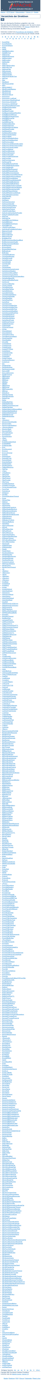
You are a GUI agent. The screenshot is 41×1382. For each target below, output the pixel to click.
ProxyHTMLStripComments (10, 934)
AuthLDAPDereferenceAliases (11, 176)
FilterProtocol (6, 478)
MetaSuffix (5, 842)
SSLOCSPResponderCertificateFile (13, 1205)
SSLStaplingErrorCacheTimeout (12, 1271)
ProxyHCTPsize (7, 914)
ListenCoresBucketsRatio (10, 672)
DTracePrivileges (7, 433)
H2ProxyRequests (7, 525)
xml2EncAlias (6, 1363)
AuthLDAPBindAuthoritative (10, 165)
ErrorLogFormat (7, 453)
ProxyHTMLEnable (8, 922)
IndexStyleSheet (7, 600)
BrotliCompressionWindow (10, 243)
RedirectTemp (6, 994)
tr (34, 1370)
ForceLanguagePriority (9, 487)
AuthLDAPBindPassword (10, 169)
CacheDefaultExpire (8, 254)
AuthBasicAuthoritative (9, 107)
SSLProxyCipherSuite (9, 1236)
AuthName (5, 200)
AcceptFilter (6, 42)
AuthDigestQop (7, 131)
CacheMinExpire (7, 291)
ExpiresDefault (6, 460)
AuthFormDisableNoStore (10, 138)
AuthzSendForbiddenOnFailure (12, 229)
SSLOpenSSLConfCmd (9, 1214)
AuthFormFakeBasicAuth (10, 140)
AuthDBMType (6, 120)
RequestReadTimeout (9, 1034)
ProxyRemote (6, 960)
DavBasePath (6, 365)
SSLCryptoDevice (7, 1187)
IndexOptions (6, 596)
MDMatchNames (7, 785)
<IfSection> (5, 578)
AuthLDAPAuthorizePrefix (10, 163)
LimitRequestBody (8, 660)
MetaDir (4, 838)
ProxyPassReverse (8, 951)
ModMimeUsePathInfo (9, 852)
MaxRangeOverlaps (8, 736)
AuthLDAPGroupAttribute (10, 178)
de (15, 1370)
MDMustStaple (6, 792)
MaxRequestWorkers (8, 742)
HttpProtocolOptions (8, 563)
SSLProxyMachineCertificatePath (12, 1243)
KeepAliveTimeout (7, 616)
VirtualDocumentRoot (9, 1351)
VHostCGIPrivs (6, 1341)
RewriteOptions (7, 1051)
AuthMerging (6, 198)
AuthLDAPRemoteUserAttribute (12, 187)
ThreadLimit (6, 1310)
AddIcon (4, 64)
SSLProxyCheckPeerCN (9, 1231)
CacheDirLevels (7, 260)
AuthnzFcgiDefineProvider (10, 214)
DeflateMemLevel (7, 414)
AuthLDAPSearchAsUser (10, 191)
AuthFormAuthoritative (9, 134)
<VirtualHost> (6, 1354)
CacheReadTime (7, 300)
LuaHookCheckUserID (9, 698)
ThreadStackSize (7, 1314)
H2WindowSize (7, 547)
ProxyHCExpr (6, 911)
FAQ (17, 1378)
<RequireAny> (6, 1040)
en (18, 1370)
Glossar (27, 27)
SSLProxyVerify (7, 1247)
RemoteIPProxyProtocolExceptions (13, 1014)
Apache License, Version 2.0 (20, 1374)
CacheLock (5, 282)
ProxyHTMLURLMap (8, 936)
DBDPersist (5, 387)
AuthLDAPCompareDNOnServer (12, 174)
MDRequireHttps (7, 812)
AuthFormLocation (8, 142)
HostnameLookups (8, 562)
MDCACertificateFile (8, 752)
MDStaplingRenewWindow (10, 825)
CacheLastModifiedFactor (10, 280)
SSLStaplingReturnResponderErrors (13, 1281)
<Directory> (5, 420)
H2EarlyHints (6, 505)
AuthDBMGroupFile (8, 118)
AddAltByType (6, 53)
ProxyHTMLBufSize (8, 916)
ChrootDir (5, 342)
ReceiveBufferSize (8, 985)
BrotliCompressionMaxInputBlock (12, 240)
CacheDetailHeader (8, 256)
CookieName (6, 351)
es (22, 1370)
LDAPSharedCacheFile (9, 642)
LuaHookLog (6, 703)
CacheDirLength (7, 258)
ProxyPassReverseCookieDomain (12, 952)
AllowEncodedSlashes (9, 89)
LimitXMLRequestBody (9, 667)
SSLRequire (6, 1254)
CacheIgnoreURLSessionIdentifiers (13, 276)
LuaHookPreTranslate (9, 707)
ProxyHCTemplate (7, 912)
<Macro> (5, 729)
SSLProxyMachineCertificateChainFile (14, 1240)
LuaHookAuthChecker (9, 696)
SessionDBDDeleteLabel (10, 1118)
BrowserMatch (6, 247)
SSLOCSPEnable (7, 1198)
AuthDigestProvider (8, 129)
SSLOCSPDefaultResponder (11, 1196)
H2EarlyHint (6, 503)
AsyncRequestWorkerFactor (11, 105)
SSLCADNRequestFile (9, 1169)
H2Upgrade (5, 543)
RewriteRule (6, 1052)
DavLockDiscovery (8, 373)
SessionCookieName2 (9, 1101)
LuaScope (5, 727)
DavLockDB (5, 371)
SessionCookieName (8, 1100)
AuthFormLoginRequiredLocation (12, 144)
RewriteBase (6, 1043)
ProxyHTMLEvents (8, 923)
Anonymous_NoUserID (9, 102)
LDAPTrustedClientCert (9, 647)
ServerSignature (7, 1094)
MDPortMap (6, 800)
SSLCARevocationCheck (10, 1172)
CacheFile (5, 265)
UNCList (4, 1323)
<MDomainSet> (7, 798)
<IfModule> (5, 576)
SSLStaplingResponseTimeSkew (12, 1280)
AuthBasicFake (7, 109)
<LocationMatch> (7, 682)
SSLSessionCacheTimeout (10, 1260)
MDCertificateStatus (8, 769)
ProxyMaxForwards (8, 942)
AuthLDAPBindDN (7, 167)
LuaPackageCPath (8, 720)
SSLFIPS (5, 1191)
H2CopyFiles (6, 500)
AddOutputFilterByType (9, 76)
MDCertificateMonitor (8, 765)
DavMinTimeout (7, 374)
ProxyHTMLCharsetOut (9, 918)
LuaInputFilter (6, 714)
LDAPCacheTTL (7, 623)
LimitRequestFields (8, 662)
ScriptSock (5, 1076)
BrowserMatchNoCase (9, 249)
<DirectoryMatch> (7, 427)
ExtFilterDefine (6, 463)
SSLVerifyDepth (7, 1292)
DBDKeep (5, 380)
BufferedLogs (6, 251)
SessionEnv (5, 1127)
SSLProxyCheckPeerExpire (10, 1232)
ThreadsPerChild (7, 1312)
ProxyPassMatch (7, 949)
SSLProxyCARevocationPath (11, 1229)
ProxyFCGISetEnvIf (8, 903)
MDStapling (5, 822)
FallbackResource (7, 467)
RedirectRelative (7, 992)
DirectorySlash (6, 429)
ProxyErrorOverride (8, 894)
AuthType (5, 216)
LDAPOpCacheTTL (8, 633)
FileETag (5, 469)
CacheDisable (6, 262)
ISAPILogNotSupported (9, 611)
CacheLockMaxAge (8, 284)
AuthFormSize (6, 158)
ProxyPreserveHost (8, 956)
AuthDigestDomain (8, 125)
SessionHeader (7, 1132)
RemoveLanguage (8, 1027)
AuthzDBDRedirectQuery (10, 223)
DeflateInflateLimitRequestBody (12, 409)
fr (25, 1370)
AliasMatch (5, 82)
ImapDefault (6, 583)
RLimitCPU (5, 1054)
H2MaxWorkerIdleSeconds (10, 514)
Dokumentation (20, 12)
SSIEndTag (5, 1151)
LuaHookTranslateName (9, 709)
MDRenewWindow (8, 811)
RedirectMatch (6, 989)
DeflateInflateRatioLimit (9, 413)
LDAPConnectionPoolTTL (10, 625)
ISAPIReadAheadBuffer (9, 612)
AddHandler (6, 62)
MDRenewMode (7, 807)
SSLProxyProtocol (7, 1245)
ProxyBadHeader (7, 889)
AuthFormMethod (7, 149)
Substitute (5, 1301)
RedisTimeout (6, 998)
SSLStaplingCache (8, 1269)
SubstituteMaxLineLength (10, 1305)
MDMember (6, 787)
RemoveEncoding (7, 1021)
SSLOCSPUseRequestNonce (11, 1212)
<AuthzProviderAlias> (9, 227)
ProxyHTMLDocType (8, 920)
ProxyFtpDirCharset (8, 905)
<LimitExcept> (6, 656)
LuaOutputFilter (7, 718)
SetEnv (4, 1138)
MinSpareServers (7, 845)
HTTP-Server (10, 12)
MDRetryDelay (6, 814)
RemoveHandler (7, 1023)
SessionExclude (7, 1129)
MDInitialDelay (6, 783)
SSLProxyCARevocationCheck (11, 1225)
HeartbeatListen (7, 554)
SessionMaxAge (7, 1136)
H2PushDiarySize (7, 529)
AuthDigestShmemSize (9, 133)
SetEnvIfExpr (6, 1141)
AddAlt (4, 49)
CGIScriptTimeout (7, 327)
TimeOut (4, 1316)
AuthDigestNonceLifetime (10, 127)
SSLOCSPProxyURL (8, 1203)
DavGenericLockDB (8, 369)
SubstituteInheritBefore (9, 1303)
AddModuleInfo (7, 73)
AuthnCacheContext (8, 202)
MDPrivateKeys (7, 802)
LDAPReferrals (6, 636)
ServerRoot (5, 1092)
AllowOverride (6, 93)
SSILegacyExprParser (9, 1158)
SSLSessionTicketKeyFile (10, 1261)
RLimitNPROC (6, 1058)
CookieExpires (6, 347)
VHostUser (5, 1349)
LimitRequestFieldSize (9, 663)
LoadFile (5, 676)
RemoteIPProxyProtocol (9, 1012)
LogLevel (5, 687)
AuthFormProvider (8, 154)
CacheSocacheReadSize (10, 311)
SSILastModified (7, 1156)
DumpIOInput (6, 434)
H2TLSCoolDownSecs (9, 540)
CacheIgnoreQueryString (10, 274)
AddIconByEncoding (8, 65)
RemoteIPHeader (7, 1005)
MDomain (5, 796)
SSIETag (4, 1154)
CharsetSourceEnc (8, 334)
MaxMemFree (6, 734)
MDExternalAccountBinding (10, 780)
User (3, 1336)
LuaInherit (5, 713)
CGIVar (4, 329)
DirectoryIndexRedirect (9, 425)
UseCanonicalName (8, 1332)
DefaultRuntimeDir (8, 396)
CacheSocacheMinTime (9, 309)
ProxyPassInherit (7, 945)
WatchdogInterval (7, 1360)
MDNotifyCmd (6, 794)
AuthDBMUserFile (7, 122)
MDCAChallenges (7, 754)
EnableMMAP (6, 443)
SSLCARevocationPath (9, 1176)
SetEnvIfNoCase (7, 1143)
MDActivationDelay (8, 749)
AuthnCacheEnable (8, 204)
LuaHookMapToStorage (9, 705)
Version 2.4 (29, 12)
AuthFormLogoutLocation (10, 147)
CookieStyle (6, 356)
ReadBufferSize (7, 982)
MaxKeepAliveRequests (9, 732)
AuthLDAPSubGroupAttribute (11, 193)
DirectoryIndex (6, 423)
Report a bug (36, 1378)
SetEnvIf (4, 1140)
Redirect (4, 987)
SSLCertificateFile (7, 1180)
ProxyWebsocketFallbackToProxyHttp (14, 978)
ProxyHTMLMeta (7, 932)
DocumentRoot (7, 431)
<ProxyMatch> (6, 940)
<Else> (4, 438)
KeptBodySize (6, 618)
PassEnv (5, 871)
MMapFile (5, 849)
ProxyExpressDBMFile (9, 896)
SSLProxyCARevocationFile (11, 1227)
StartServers (6, 1296)
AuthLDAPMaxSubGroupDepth (11, 185)
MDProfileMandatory (8, 805)
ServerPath (5, 1091)
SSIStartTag (6, 1160)
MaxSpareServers (7, 743)
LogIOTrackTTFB (7, 685)
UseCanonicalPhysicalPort (10, 1334)
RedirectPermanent (8, 991)
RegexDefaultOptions (9, 1002)
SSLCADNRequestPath (9, 1171)
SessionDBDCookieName (10, 1112)
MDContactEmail (7, 776)
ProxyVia (5, 976)
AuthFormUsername (8, 160)
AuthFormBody (7, 136)
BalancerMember (7, 234)
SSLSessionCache (8, 1258)
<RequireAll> (6, 1038)
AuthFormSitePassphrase (10, 156)
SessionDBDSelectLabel (9, 1123)
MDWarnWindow (7, 831)
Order (4, 867)
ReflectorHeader (7, 1000)
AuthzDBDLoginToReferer (10, 220)
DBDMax (5, 382)
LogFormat (5, 683)
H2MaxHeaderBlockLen (9, 509)
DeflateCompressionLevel (10, 405)
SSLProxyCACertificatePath (10, 1223)
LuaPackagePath (7, 722)
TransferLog (6, 1320)
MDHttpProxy (6, 782)
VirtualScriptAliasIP (8, 1358)
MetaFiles (5, 840)
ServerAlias (5, 1085)
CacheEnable (6, 263)
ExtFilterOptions (7, 465)
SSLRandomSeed (7, 1251)
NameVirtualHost (7, 858)
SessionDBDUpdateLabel (10, 1125)
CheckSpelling (6, 340)
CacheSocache (7, 303)
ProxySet (5, 969)
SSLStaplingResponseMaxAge (11, 1278)
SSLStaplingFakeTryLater (10, 1272)
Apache (3, 12)
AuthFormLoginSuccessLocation (12, 145)
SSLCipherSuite (7, 1183)
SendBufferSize (7, 1082)
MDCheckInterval (7, 774)
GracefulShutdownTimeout (10, 496)
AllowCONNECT (7, 87)
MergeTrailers (6, 836)
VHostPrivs (5, 1345)
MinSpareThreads (7, 847)
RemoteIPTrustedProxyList (10, 1018)
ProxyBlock (5, 891)
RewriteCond (6, 1045)
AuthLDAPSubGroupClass (10, 194)
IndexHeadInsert (7, 591)
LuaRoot (4, 725)
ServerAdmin (6, 1083)
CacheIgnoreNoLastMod (10, 273)
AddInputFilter (6, 69)
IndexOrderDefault (8, 598)
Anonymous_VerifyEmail (9, 104)
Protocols (5, 880)
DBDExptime (6, 376)
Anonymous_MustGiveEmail (11, 100)
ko (31, 1370)
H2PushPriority (6, 531)
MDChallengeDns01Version (10, 772)
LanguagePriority (7, 620)
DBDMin (4, 383)
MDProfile (5, 803)
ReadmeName (6, 983)
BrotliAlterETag (6, 238)
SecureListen (6, 1078)
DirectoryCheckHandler (9, 422)
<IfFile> (4, 574)
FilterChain (5, 474)
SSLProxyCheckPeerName (10, 1234)
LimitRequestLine (7, 665)
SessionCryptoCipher (8, 1105)
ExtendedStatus (7, 462)
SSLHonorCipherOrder (9, 1192)
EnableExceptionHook (9, 442)
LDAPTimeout (6, 645)
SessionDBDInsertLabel (9, 1120)
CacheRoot (5, 302)
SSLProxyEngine (7, 1238)
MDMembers (6, 789)
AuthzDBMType (7, 225)
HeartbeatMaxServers (9, 556)
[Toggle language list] (2, 19)
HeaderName (6, 551)
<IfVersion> (5, 580)
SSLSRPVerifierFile (8, 1267)
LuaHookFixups (7, 700)
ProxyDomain (6, 892)
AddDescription (7, 58)
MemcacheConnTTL (8, 832)
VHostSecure (6, 1347)
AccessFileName (7, 45)
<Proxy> (4, 883)
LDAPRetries (6, 638)
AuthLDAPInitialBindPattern (10, 183)
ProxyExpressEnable (8, 900)
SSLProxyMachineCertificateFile (12, 1241)
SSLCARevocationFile (9, 1174)
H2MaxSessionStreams (9, 511)
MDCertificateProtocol (9, 767)
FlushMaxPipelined (8, 483)
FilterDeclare (6, 476)
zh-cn (38, 1370)
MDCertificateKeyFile (8, 763)
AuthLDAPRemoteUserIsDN (11, 189)
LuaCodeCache (7, 692)
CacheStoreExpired (8, 316)
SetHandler (5, 1145)
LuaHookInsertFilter (8, 702)
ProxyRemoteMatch (8, 961)
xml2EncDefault (7, 1365)
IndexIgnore (6, 592)
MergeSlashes (6, 834)
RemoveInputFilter (8, 1025)
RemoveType (6, 1031)
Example (5, 454)
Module (36, 12)
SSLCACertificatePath (9, 1167)
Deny (3, 418)
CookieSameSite (7, 353)
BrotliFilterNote (6, 245)
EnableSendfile (7, 445)
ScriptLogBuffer (7, 1072)
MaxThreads (6, 747)
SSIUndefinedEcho (8, 1163)
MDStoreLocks (6, 829)
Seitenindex (28, 1378)
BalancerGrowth (7, 231)
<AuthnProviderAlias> (9, 211)
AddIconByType (7, 67)
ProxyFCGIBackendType (10, 902)
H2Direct (5, 502)
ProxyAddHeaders (8, 887)
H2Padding (5, 523)
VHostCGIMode (7, 1340)
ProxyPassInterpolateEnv (10, 947)
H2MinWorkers (6, 518)
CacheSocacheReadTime (10, 313)
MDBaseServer (7, 751)
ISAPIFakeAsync (7, 609)
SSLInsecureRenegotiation (10, 1194)
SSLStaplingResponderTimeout (12, 1276)
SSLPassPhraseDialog (9, 1218)
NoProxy (4, 860)
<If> (3, 569)
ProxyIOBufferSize (8, 938)
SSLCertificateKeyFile (9, 1181)
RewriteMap (6, 1049)
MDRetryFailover (7, 816)
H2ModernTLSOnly (8, 520)
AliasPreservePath (8, 83)
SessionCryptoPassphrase (10, 1109)
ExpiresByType (6, 458)
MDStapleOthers (7, 820)
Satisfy (4, 1060)
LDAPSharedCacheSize (9, 643)
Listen (4, 669)
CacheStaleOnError (8, 314)
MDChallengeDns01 (8, 771)
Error (3, 447)
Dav (3, 363)
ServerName (6, 1089)
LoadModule (6, 678)
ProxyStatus (6, 972)
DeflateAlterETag (7, 402)
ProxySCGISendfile (8, 967)
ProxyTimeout (6, 974)
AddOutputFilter (7, 74)
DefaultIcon (5, 393)
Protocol (4, 876)
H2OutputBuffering (8, 522)
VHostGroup (6, 1343)
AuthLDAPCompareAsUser (10, 173)
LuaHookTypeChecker (9, 711)
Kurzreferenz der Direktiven (24, 32)
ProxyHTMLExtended (9, 925)
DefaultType (6, 398)
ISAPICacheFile (7, 607)
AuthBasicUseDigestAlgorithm (11, 113)
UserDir (4, 1338)
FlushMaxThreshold (8, 485)
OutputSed (5, 869)
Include (4, 587)
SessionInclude (7, 1134)
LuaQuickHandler (7, 723)
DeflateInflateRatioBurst (9, 411)
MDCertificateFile (7, 762)
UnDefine (5, 1325)
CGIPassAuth (6, 325)
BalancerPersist (7, 236)
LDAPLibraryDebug (8, 629)
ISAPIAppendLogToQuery (10, 605)
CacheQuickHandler (8, 296)
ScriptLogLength (7, 1074)
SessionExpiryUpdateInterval (11, 1131)
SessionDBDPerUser (8, 1121)
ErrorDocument (7, 449)
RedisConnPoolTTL (8, 996)
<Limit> (4, 654)
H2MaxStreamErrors (8, 512)
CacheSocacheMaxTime (9, 307)
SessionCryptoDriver (8, 1107)
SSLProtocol (6, 1220)
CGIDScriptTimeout (8, 322)
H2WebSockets (7, 545)
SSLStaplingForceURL (9, 1274)
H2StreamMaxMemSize (9, 536)
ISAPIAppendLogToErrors (10, 603)
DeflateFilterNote (7, 407)
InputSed (5, 602)
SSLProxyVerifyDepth (9, 1249)
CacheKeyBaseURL (8, 278)
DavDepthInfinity (7, 367)
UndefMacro (6, 1327)
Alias (3, 80)
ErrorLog (5, 451)
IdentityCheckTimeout (9, 567)
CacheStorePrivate (8, 320)
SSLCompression (7, 1185)
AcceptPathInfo (7, 44)
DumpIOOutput (7, 436)
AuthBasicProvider (8, 111)
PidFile (4, 872)
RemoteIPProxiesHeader (10, 1011)
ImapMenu (5, 585)
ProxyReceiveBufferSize (9, 958)
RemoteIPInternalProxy (9, 1007)
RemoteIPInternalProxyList (10, 1009)
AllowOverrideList (7, 94)
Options (4, 865)
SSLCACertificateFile (8, 1165)
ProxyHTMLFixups (8, 927)
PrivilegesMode (7, 874)
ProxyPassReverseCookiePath (11, 954)
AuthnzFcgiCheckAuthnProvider (12, 213)
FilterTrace (5, 482)
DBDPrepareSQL (7, 389)
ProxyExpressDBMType (9, 898)
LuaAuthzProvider (7, 691)
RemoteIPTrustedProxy (9, 1016)
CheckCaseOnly (7, 338)
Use (3, 1331)
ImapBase (5, 582)
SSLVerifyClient (7, 1291)
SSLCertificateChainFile (9, 1178)
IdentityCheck (6, 565)
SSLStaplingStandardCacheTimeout (13, 1283)
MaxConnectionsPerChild (10, 731)
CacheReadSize (7, 298)
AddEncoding (6, 60)
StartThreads (6, 1298)
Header (4, 549)
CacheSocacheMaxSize (9, 305)
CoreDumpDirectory (8, 360)
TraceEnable (6, 1318)
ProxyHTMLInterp (7, 929)
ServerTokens (6, 1096)
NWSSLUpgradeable (8, 863)
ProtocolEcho (6, 878)
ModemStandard (7, 851)
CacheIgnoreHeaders (9, 271)
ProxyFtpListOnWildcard (9, 909)
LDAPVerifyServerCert (9, 653)
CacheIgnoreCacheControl (10, 269)
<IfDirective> (6, 573)
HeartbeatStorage (7, 558)
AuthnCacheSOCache (9, 207)
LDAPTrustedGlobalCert (9, 649)
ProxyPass (5, 943)
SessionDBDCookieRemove (11, 1116)
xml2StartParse (7, 1367)
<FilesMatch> (6, 473)
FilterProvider (6, 480)
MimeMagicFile (7, 843)
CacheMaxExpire (7, 287)
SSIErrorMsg (6, 1152)
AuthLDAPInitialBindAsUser (10, 182)
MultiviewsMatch (7, 854)
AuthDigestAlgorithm (8, 124)
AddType (5, 78)
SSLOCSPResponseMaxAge (11, 1209)
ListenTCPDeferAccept (9, 674)
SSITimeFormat (7, 1162)
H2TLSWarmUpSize (8, 542)
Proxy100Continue (8, 885)
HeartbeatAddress (8, 553)
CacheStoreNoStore (8, 318)
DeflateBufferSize (7, 403)
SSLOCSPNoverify (8, 1200)
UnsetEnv (5, 1329)
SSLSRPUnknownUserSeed (11, 1265)
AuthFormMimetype (8, 151)
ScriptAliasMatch (7, 1067)
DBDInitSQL (6, 378)
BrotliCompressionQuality (10, 242)
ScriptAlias (5, 1065)
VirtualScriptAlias (7, 1356)
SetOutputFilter (7, 1149)
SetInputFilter (6, 1147)
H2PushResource (7, 532)
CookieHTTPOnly (7, 349)
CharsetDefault (7, 331)
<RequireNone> (7, 1041)
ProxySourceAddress (8, 971)
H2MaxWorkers (7, 516)
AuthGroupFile (6, 162)
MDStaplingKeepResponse (10, 823)
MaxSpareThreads (8, 745)
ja (28, 1370)
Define (4, 400)
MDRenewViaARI (7, 809)
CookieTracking (7, 358)
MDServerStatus (7, 818)
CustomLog (5, 362)
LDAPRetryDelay (7, 640)
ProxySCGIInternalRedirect (10, 965)
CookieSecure (6, 354)
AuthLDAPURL (6, 196)
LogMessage (6, 689)
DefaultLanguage (7, 394)
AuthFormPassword (8, 153)
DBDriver (5, 391)
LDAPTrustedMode (8, 651)
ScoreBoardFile (7, 1062)
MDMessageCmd (7, 791)
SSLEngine (5, 1189)
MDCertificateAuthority (9, 758)
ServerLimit (5, 1087)
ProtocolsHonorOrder (9, 881)
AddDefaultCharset (8, 56)
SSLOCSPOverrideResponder (11, 1201)
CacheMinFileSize (7, 293)
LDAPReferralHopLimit (9, 634)
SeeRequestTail (7, 1080)
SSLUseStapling (7, 1289)
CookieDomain (6, 345)
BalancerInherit (7, 233)
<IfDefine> (5, 571)
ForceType (5, 489)
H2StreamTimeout (8, 538)
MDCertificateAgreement (10, 756)
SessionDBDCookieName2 (10, 1114)
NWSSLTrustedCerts (8, 862)
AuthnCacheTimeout (8, 209)
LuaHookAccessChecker (10, 694)
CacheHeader (6, 267)
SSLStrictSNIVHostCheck (10, 1285)
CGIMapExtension (8, 323)
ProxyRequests (7, 963)
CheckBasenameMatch (9, 336)
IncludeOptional (7, 589)
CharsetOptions (7, 333)
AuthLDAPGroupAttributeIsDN (11, 180)
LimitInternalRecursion (9, 658)
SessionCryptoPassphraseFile (11, 1111)
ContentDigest (6, 343)
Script (4, 1063)
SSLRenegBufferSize (8, 1252)
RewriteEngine (6, 1047)
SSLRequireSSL (7, 1256)
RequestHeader (7, 1032)
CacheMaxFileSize (8, 289)
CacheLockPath (7, 285)
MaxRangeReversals (8, 738)
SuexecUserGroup (8, 1309)
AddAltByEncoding (8, 51)
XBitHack (5, 1361)
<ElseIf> (4, 440)
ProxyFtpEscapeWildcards (10, 907)
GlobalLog (5, 493)
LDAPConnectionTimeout (10, 627)
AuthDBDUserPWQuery (9, 114)
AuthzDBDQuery (7, 222)
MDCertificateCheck (8, 760)
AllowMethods (6, 91)
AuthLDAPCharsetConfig (10, 171)
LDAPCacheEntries (8, 622)
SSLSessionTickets (8, 1263)
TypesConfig (6, 1321)
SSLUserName (6, 1287)
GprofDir (4, 494)
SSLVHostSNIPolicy (8, 1294)
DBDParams (6, 385)
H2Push (4, 527)
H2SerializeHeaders (8, 534)
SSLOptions (6, 1216)
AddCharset (6, 54)
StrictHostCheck (7, 1300)
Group (4, 498)
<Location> (5, 680)
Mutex (4, 856)
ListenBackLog (6, 671)
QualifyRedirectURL (8, 980)
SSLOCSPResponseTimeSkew (11, 1211)
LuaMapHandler (7, 716)
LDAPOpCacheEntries (9, 631)
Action (4, 47)
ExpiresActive (6, 456)
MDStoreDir (5, 827)
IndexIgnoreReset (7, 594)
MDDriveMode (6, 778)
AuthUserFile (6, 218)
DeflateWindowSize (8, 416)
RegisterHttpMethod (8, 1003)
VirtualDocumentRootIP (9, 1352)
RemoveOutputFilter (8, 1029)
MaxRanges (6, 740)
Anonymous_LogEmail (9, 98)
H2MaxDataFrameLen (9, 507)
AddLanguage (6, 71)
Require (4, 1036)
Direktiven (12, 1378)
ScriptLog (5, 1071)
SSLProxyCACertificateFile (10, 1221)
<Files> (4, 471)
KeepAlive (5, 614)
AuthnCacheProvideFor (9, 205)
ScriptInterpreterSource (9, 1069)
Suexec (4, 1307)
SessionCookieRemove (9, 1103)
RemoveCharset (7, 1020)
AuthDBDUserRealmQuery (10, 116)
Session (4, 1098)
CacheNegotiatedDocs (9, 294)
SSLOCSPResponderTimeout (11, 1207)
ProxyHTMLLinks (7, 931)
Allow (3, 85)
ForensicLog (6, 491)
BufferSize (5, 253)
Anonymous (6, 96)
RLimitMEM (5, 1056)
